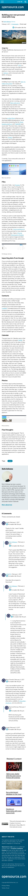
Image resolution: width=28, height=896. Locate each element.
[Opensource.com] (13, 7)
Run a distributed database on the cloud (13, 793)
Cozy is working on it (19, 229)
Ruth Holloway (7, 21)
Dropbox (17, 185)
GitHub (6, 73)
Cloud (10, 461)
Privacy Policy (6, 885)
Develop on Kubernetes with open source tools (13, 811)
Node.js (10, 137)
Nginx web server (15, 103)
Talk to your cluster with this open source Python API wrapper (13, 776)
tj (10, 615)
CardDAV (4, 308)
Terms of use (5, 888)
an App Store (11, 118)
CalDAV (20, 340)
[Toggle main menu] (2, 1)
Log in (19, 1)
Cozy (19, 65)
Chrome (19, 233)
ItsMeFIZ (8, 574)
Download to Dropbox (17, 235)
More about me (7, 505)
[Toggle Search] (25, 2)
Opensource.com (7, 847)
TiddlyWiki (18, 124)
